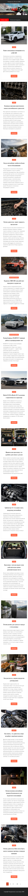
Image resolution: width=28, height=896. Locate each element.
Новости (14, 730)
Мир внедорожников (14, 277)
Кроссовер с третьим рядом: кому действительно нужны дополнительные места (14, 567)
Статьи (14, 47)
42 (17, 884)
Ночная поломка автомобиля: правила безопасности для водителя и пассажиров (14, 793)
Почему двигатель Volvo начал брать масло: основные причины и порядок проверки (14, 851)
